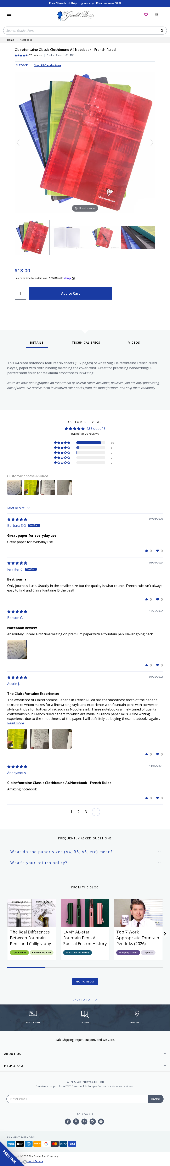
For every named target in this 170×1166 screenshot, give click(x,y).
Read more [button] (15, 723)
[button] (62, 442)
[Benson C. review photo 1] (17, 650)
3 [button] (86, 812)
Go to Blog (85, 981)
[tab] (37, 344)
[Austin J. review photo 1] (17, 739)
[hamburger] (9, 14)
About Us (12, 1054)
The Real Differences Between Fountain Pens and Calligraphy (30, 937)
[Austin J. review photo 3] (62, 739)
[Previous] (18, 143)
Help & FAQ (13, 1066)
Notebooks (26, 40)
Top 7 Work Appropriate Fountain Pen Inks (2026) (137, 937)
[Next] (152, 143)
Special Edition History (77, 952)
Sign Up (155, 1099)
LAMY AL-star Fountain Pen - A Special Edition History (85, 937)
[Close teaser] (25, 1162)
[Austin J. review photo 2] (40, 739)
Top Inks (148, 952)
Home (10, 40)
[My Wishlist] (146, 14)
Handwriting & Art (41, 952)
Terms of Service (33, 1161)
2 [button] (78, 812)
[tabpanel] (85, 380)
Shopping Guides (128, 952)
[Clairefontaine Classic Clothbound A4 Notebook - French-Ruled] (32, 237)
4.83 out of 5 (96, 428)
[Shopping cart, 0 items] (158, 14)
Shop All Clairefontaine (47, 65)
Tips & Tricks (19, 952)
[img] (17, 519)
